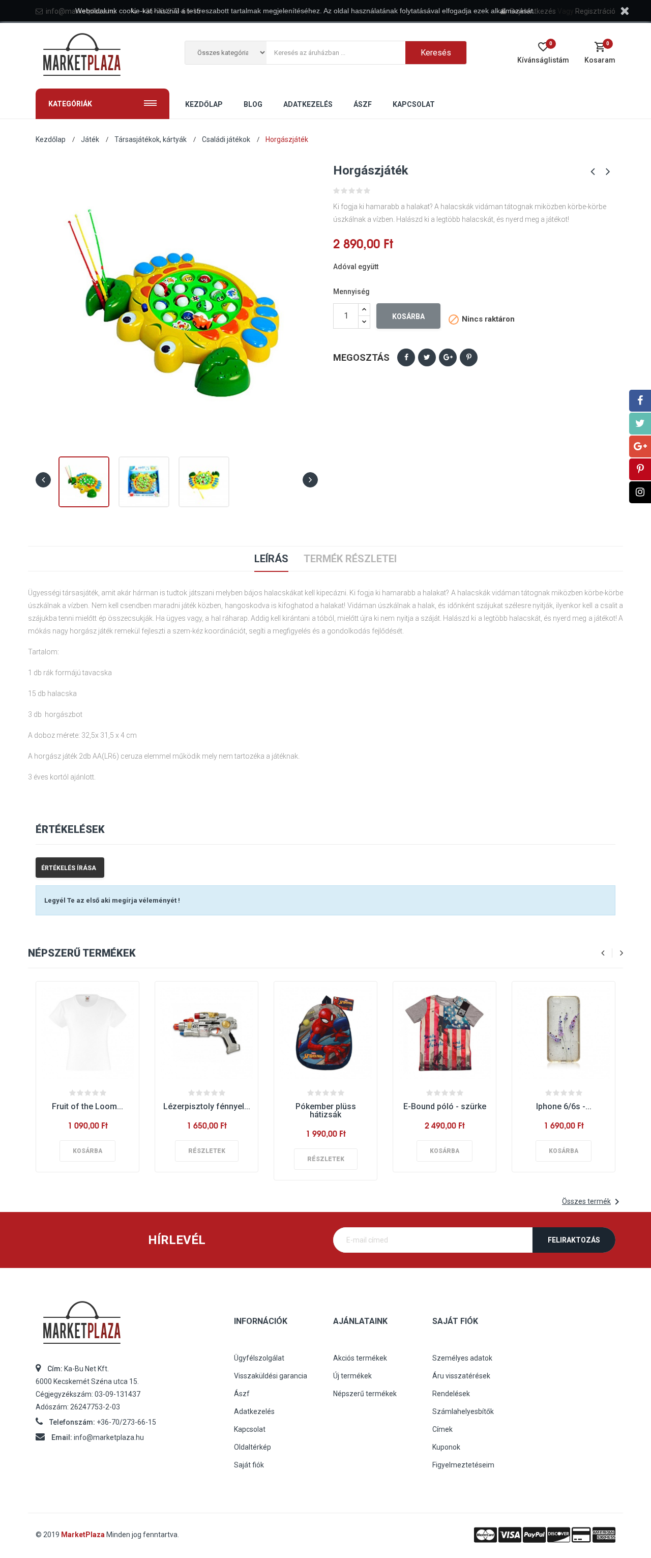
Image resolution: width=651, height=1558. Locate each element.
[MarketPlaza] (127, 1327)
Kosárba (408, 316)
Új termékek (352, 1376)
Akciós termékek (360, 1358)
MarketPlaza (83, 1535)
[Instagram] (640, 492)
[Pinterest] (469, 357)
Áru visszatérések (461, 1376)
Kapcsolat (249, 1429)
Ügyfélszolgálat (259, 1358)
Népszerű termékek (365, 1394)
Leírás (271, 559)
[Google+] (448, 357)
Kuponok (446, 1447)
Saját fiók (249, 1465)
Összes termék (592, 1202)
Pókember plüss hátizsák (325, 1110)
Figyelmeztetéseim (463, 1465)
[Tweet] (427, 357)
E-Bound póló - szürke (444, 1106)
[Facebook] (640, 401)
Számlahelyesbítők (463, 1411)
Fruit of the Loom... (87, 1106)
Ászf (242, 1394)
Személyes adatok (462, 1358)
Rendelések (451, 1394)
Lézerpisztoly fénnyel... (206, 1106)
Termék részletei (350, 559)
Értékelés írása (68, 868)
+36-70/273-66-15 (126, 1422)
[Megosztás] (406, 357)
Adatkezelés (254, 1411)
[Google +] (640, 446)
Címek (442, 1429)
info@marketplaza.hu (109, 1437)
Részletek (206, 1151)
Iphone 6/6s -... (563, 1106)
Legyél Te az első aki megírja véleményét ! (112, 900)
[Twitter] (640, 424)
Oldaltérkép (252, 1447)
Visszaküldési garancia (270, 1376)
